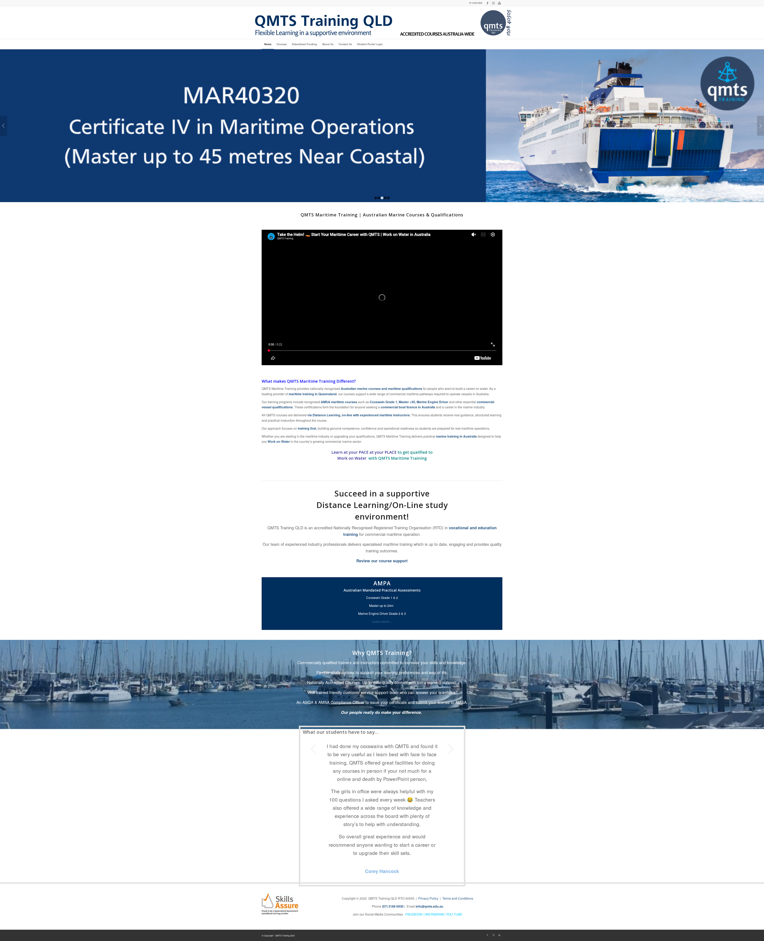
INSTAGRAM (434, 839)
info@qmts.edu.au (429, 831)
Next (760, 126)
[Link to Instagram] (493, 3)
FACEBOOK (414, 839)
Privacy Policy (428, 823)
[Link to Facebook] (487, 3)
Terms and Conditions (457, 823)
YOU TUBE (454, 839)
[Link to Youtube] (499, 3)
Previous (3, 126)
